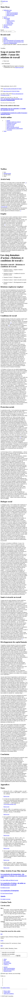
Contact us (6, 964)
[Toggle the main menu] (1, 4)
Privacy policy (7, 991)
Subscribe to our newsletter (8, 954)
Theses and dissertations (12, 12)
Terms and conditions (9, 993)
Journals (8, 11)
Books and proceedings (12, 14)
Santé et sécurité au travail (13, 127)
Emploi (8, 120)
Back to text (6, 796)
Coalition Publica (11, 20)
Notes (5, 131)
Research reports (10, 15)
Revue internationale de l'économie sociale (14, 40)
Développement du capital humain (15, 128)
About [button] (5, 18)
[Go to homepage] (4, 1)
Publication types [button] (8, 10)
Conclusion (9, 129)
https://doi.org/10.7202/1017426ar (11, 91)
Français (6, 26)
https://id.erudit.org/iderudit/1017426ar (12, 88)
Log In (5, 16)
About (8, 18)
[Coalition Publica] (5, 987)
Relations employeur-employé (14, 121)
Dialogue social (10, 125)
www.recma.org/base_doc (10, 804)
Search (2, 30)
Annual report (10, 23)
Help (5, 960)
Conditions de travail (11, 123)
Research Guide (7, 963)
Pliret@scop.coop (19, 67)
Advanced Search (8, 24)
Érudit (8, 19)
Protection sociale (11, 124)
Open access (9, 22)
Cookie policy (7, 992)
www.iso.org (4, 206)
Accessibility (7, 961)
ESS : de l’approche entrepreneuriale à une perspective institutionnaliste (14, 42)
